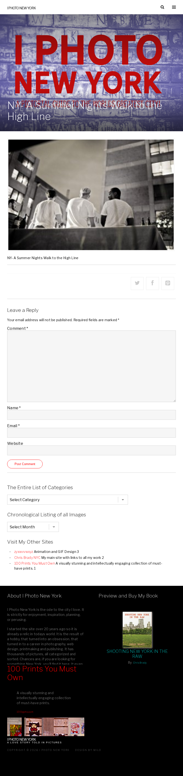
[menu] (174, 7)
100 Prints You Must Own (34, 563)
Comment (17, 328)
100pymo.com (25, 711)
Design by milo (88, 750)
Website (15, 443)
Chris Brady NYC (27, 558)
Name (14, 408)
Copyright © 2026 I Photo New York (38, 750)
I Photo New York (21, 8)
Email (13, 426)
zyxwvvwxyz (23, 552)
